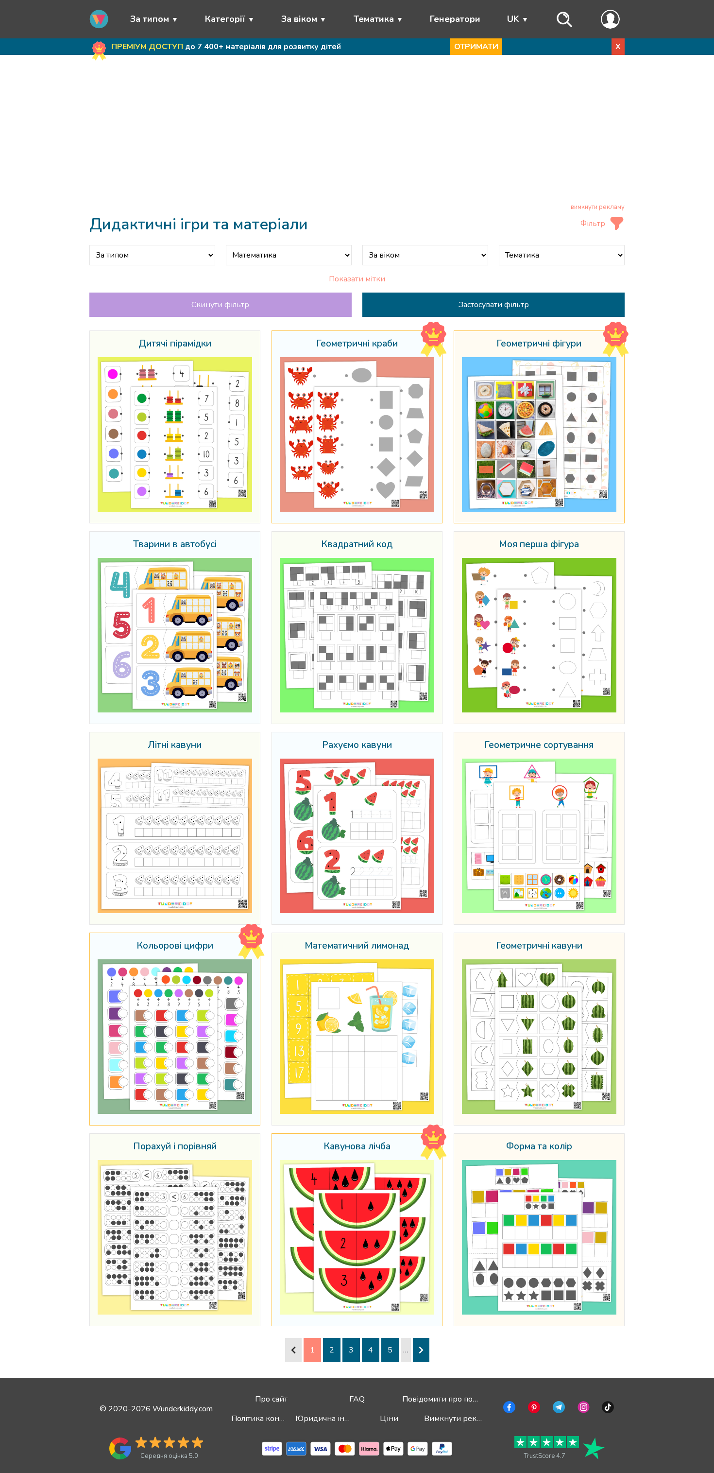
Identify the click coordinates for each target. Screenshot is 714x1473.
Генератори (455, 19)
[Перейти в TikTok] (607, 1409)
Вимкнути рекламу (458, 1418)
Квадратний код (356, 544)
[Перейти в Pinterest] (533, 1409)
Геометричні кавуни (539, 946)
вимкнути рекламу (598, 207)
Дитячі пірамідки (174, 344)
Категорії (225, 19)
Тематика (374, 19)
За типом (149, 19)
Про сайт (271, 1399)
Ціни (389, 1418)
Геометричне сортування (539, 745)
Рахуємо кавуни (357, 745)
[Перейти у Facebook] (508, 1409)
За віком (299, 19)
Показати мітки (357, 279)
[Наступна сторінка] (421, 1350)
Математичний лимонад (357, 946)
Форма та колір (539, 1147)
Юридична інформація (337, 1418)
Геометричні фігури (538, 344)
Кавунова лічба (357, 1147)
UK (513, 19)
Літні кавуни (175, 745)
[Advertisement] (357, 131)
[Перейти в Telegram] (558, 1409)
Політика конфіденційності (281, 1418)
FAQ (357, 1399)
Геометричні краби (357, 344)
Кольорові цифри (174, 946)
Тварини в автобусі (175, 544)
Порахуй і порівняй (175, 1147)
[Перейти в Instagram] (583, 1409)
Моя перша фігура (539, 544)
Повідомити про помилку (448, 1399)
